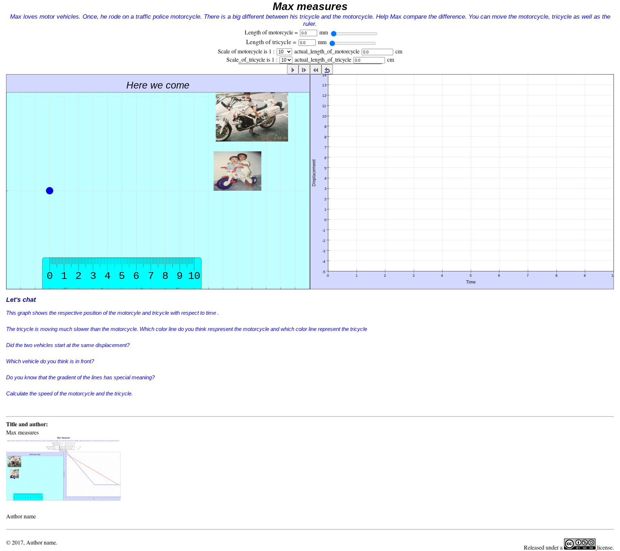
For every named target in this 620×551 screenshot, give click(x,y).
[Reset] (327, 69)
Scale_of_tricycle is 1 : (251, 59)
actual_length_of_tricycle (323, 59)
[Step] (304, 69)
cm (398, 51)
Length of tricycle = (271, 42)
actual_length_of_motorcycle (327, 51)
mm (323, 32)
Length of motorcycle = (271, 32)
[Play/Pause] (293, 69)
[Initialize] (315, 69)
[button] (310, 199)
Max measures (310, 6)
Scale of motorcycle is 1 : (246, 51)
